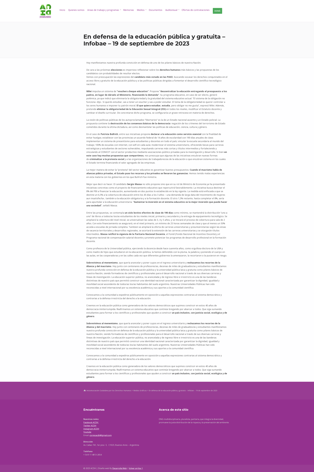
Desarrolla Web (119, 468)
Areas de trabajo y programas (103, 9)
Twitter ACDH (89, 425)
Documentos (155, 9)
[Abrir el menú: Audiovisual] (178, 9)
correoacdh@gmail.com (101, 435)
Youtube (87, 432)
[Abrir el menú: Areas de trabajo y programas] (120, 9)
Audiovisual (171, 9)
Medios (140, 9)
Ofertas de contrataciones (195, 9)
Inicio (62, 9)
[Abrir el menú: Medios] (146, 9)
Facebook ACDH (91, 422)
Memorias (128, 9)
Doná (217, 11)
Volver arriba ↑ (136, 468)
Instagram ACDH (91, 428)
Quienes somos (76, 9)
